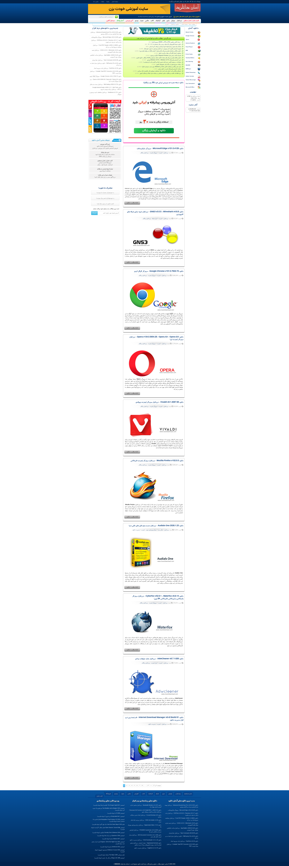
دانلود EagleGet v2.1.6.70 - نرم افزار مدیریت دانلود (147, 848)
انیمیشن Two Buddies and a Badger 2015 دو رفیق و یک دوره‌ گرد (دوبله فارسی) (109, 809)
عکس (147, 21)
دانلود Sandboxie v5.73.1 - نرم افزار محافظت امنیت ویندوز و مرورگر (105, 93)
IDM (187, 50)
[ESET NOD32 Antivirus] (153, 30)
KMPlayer (188, 68)
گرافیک (158, 21)
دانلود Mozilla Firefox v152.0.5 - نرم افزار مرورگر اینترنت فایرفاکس (157, 461)
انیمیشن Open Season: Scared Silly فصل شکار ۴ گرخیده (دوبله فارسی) (108, 828)
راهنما (107, 1)
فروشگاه (108, 794)
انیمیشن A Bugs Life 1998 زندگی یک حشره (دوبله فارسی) (109, 858)
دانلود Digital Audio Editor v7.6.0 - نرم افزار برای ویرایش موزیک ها (144, 826)
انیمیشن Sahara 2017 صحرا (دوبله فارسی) (113, 838)
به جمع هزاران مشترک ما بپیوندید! (105, 192)
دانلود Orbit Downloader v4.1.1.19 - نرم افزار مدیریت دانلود (145, 840)
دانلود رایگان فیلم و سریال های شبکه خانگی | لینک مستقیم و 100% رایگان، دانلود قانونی (158, 57)
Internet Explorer (190, 43)
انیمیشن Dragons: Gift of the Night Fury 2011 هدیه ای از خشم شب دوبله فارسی (108, 842)
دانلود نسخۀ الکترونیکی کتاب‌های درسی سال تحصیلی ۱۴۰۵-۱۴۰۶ (164, 44)
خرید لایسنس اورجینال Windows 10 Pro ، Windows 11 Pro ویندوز (164, 60)
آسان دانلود (187, 7)
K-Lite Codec (189, 54)
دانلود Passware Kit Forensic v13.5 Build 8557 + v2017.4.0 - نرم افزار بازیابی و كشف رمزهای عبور (145, 811)
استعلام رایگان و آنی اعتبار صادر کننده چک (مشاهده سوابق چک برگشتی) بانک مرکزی (159, 71)
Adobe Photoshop (190, 72)
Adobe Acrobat (190, 76)
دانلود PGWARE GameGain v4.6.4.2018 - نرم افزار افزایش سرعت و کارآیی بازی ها (145, 831)
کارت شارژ (99, 796)
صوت (141, 21)
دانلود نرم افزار (175, 24)
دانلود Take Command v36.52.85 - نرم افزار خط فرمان (106, 60)
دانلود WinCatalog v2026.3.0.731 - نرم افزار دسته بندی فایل (105, 84)
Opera (187, 39)
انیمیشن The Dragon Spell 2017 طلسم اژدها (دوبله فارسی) (109, 805)
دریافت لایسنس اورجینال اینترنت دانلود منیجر (169, 69)
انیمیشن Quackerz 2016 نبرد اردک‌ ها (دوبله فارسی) (111, 835)
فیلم (163, 21)
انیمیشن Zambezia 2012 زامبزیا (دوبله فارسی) (112, 846)
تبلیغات (102, 1)
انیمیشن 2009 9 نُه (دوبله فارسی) (116, 813)
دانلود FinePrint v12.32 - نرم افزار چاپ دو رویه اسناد (107, 68)
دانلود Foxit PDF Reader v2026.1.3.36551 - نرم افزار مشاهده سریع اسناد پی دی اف (107, 46)
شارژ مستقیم (188, 794)
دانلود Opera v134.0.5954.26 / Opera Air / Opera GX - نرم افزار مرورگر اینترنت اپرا (105, 80)
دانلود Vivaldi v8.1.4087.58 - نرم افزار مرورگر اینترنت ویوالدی (159, 402)
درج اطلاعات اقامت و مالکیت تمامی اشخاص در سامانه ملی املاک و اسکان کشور (160, 73)
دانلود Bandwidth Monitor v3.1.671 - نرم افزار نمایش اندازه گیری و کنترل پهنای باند (145, 806)
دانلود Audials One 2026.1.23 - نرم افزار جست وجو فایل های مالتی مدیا (156, 526)
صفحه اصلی (115, 1)
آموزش (136, 794)
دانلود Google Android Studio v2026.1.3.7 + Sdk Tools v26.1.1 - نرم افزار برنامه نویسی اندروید (106, 88)
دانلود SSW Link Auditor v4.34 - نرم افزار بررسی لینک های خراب (146, 821)
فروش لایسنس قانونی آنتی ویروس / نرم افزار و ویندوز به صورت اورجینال (162, 48)
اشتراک (94, 213)
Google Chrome (190, 35)
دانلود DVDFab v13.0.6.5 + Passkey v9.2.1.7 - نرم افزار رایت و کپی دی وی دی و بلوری (106, 41)
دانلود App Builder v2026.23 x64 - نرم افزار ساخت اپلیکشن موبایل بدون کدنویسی (105, 56)
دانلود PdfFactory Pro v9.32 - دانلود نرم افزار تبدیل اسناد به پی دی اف (105, 64)
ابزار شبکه (154, 218)
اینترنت (166, 24)
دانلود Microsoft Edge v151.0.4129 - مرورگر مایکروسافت (160, 149)
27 (148, 785)
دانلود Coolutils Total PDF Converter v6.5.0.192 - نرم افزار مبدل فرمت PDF (105, 72)
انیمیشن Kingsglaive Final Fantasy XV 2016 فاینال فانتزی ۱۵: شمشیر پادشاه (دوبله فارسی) (108, 820)
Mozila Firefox (189, 32)
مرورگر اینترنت (153, 152)
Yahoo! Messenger (191, 79)
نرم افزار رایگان (144, 152)
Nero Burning (189, 61)
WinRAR (188, 65)
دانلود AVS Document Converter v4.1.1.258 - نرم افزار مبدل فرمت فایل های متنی (145, 836)
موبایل (173, 21)
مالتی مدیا (160, 530)
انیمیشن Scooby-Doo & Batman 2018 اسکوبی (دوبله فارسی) (108, 832)
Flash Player (189, 46)
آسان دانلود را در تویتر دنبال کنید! (105, 203)
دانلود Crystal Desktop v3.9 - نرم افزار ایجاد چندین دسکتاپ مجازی (145, 816)
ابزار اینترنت (154, 663)
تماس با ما (95, 1)
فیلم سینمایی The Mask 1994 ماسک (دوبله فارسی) (111, 855)
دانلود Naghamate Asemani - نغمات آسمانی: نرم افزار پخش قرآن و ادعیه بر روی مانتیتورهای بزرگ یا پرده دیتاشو (145, 844)
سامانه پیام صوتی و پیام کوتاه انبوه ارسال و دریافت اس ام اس (165, 46)
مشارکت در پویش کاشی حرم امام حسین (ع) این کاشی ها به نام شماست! (162, 62)
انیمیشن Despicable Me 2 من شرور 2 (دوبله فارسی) (111, 816)
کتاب (152, 21)
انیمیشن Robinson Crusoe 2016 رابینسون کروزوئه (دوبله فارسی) (110, 850)
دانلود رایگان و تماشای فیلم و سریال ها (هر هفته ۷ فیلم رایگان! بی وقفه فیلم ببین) (160, 51)
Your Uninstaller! (190, 83)
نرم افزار (179, 21)
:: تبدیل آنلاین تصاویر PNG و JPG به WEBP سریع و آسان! (166, 42)
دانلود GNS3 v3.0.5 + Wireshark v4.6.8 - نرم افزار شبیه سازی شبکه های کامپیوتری (106, 51)
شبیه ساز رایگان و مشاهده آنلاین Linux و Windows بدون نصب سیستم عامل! (161, 66)
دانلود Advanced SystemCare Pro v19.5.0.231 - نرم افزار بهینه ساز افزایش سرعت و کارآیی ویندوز (106, 33)
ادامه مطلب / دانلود (132, 203)
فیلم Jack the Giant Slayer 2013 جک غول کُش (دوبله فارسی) (108, 824)
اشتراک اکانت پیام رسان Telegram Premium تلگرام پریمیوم (165, 55)
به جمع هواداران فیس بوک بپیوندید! (105, 198)
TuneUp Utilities (190, 57)
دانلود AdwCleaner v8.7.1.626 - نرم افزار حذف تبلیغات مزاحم (159, 659)
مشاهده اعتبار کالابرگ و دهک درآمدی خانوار (170, 53)
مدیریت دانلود (136, 530)
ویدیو (136, 21)
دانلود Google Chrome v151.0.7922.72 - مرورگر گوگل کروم (158, 271)
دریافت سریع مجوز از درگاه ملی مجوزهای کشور (168, 64)
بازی (168, 21)
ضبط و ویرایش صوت (151, 530)
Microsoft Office (190, 87)
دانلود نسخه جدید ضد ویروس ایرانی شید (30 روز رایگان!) (163, 83)
